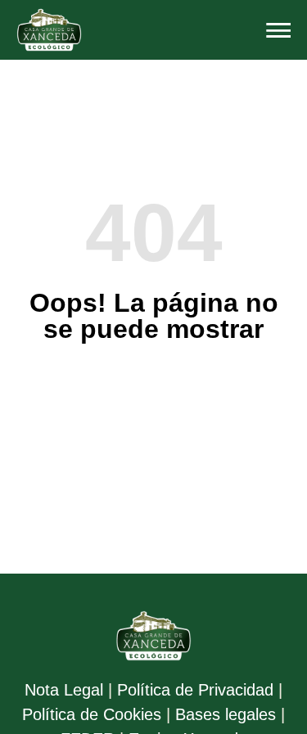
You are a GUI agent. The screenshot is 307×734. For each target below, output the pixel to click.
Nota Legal (64, 690)
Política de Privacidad (195, 690)
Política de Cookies (91, 714)
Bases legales (225, 714)
